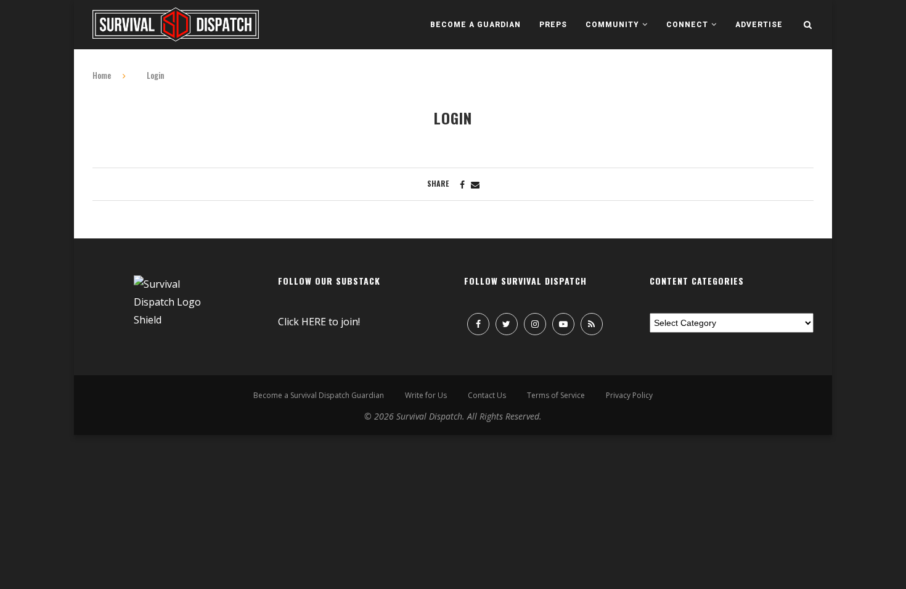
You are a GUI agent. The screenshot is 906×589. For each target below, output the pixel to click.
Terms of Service (556, 395)
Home (101, 75)
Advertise (759, 24)
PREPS (553, 24)
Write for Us (426, 395)
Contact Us (487, 395)
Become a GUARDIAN (475, 24)
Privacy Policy (629, 395)
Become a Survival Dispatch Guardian (318, 395)
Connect (687, 24)
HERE (313, 321)
